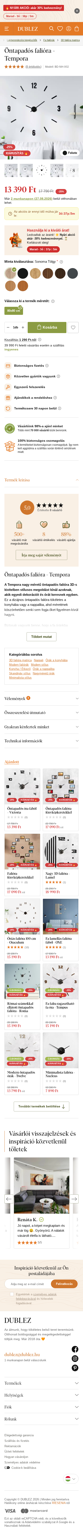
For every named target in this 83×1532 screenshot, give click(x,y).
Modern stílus (39, 664)
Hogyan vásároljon (16, 1457)
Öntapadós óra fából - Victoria (22, 810)
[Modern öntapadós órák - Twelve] (22, 1050)
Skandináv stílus (20, 673)
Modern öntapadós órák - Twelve (21, 1074)
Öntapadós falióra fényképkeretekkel (59, 810)
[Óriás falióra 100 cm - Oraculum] (22, 916)
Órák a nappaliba (43, 669)
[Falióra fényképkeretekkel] (22, 851)
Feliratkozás (64, 1284)
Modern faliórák (19, 664)
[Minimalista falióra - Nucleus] (60, 1050)
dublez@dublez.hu (22, 1354)
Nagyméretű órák (44, 673)
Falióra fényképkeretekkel (20, 875)
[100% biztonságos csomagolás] (9, 446)
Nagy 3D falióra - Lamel (58, 875)
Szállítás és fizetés (16, 1440)
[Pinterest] (75, 1368)
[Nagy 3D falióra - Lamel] (60, 851)
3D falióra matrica (20, 660)
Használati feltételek (17, 1525)
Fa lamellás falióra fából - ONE (59, 940)
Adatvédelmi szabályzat (40, 1522)
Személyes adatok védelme (22, 1462)
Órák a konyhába (57, 660)
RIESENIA (59, 1503)
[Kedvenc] (60, 28)
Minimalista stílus (20, 677)
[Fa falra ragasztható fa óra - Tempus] (60, 981)
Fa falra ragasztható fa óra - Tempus (60, 1005)
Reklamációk (12, 1446)
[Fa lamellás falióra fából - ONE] (60, 916)
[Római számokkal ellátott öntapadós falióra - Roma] (22, 981)
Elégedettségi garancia (19, 1435)
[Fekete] (10, 170)
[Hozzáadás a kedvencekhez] (73, 327)
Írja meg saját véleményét (41, 555)
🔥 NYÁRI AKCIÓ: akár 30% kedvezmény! (34, 8)
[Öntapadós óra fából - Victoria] (22, 786)
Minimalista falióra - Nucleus (60, 1074)
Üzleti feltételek (14, 1451)
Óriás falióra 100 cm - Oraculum (21, 940)
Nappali (38, 660)
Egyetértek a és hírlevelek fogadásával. (36, 1299)
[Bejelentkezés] (68, 28)
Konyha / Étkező (20, 669)
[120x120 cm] (56, 170)
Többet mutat (41, 637)
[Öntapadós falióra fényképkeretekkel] (60, 786)
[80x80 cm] (26, 170)
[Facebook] (75, 1349)
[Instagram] (75, 1358)
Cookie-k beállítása (24, 1467)
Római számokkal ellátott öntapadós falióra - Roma (20, 1007)
